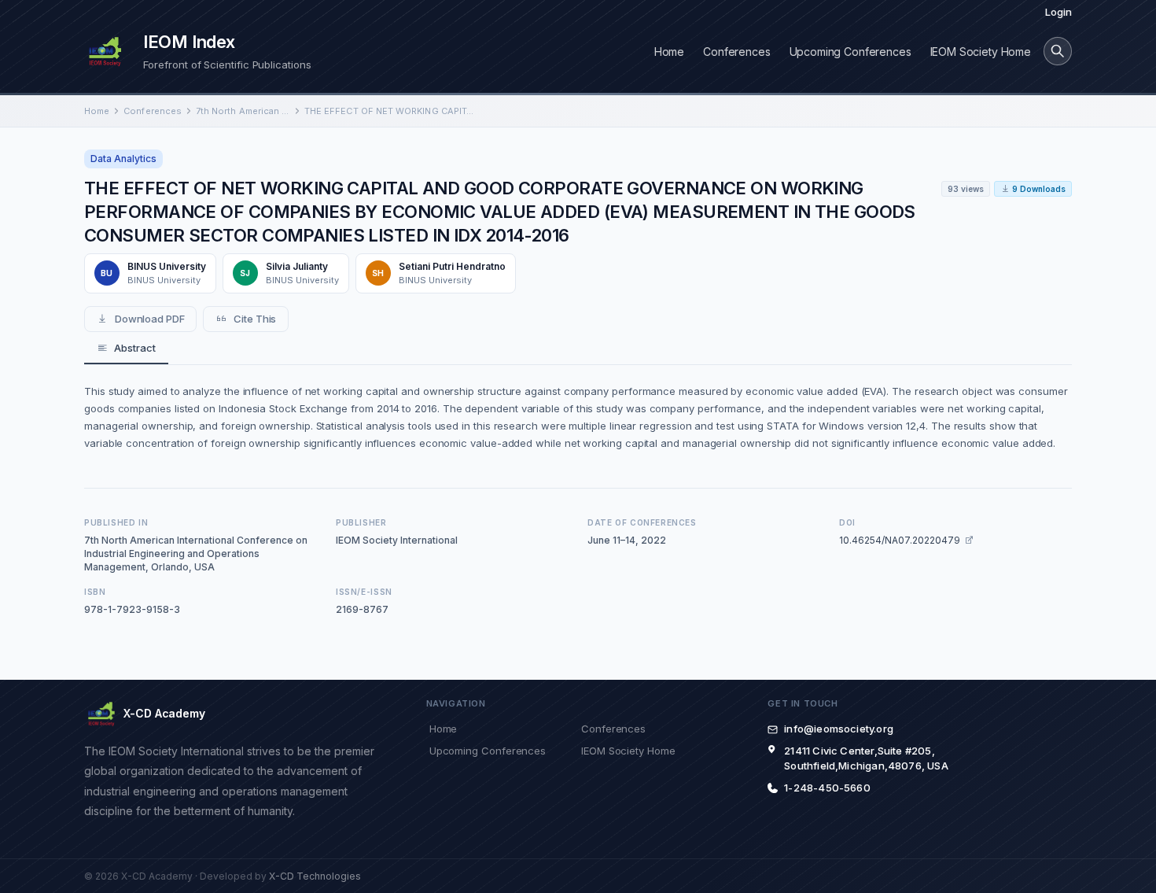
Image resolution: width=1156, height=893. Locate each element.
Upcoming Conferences (850, 51)
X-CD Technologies (315, 876)
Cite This (255, 318)
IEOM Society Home (980, 51)
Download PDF (150, 318)
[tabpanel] (578, 417)
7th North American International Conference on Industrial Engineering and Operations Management (243, 110)
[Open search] (1058, 51)
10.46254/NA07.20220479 (899, 540)
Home (669, 51)
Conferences (736, 51)
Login (1058, 12)
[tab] (126, 348)
